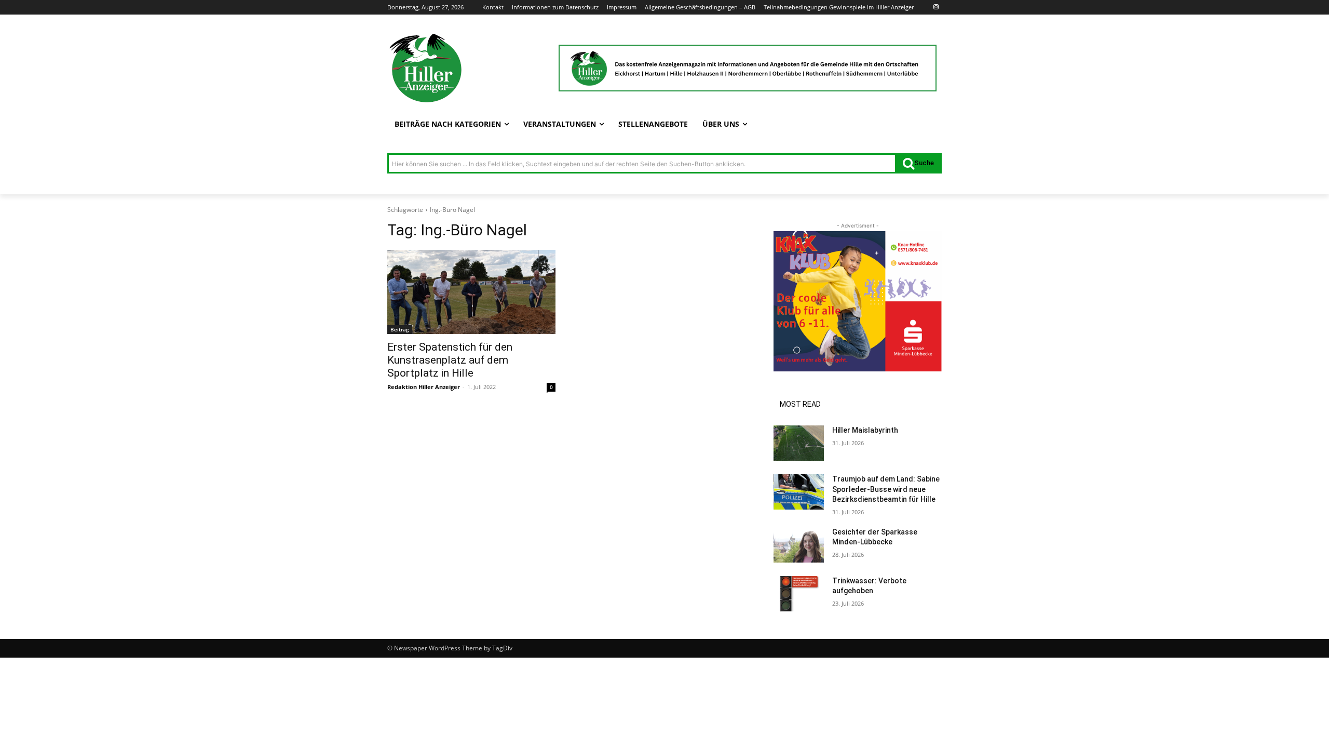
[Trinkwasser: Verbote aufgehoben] (799, 593)
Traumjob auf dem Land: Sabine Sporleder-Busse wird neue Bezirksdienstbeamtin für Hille (886, 489)
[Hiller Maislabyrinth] (799, 443)
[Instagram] (936, 8)
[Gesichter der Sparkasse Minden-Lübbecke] (799, 545)
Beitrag (399, 329)
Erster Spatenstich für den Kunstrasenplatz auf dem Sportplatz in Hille (449, 360)
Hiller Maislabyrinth (865, 430)
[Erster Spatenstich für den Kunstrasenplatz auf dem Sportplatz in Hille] (471, 292)
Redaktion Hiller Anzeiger (423, 387)
